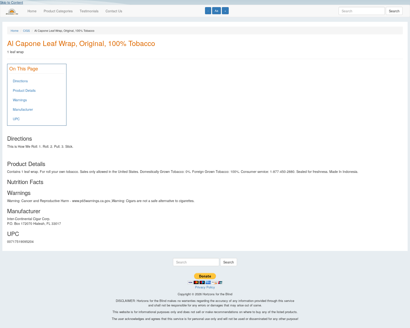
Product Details (24, 90)
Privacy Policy (205, 287)
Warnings (20, 99)
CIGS (26, 30)
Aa (216, 11)
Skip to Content (11, 2)
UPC (16, 118)
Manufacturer (23, 109)
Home (32, 11)
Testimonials (89, 11)
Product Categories (58, 11)
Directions (20, 81)
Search (394, 11)
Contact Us (114, 11)
